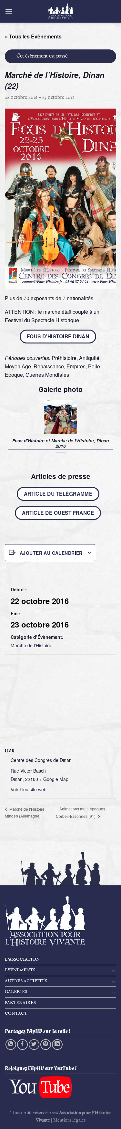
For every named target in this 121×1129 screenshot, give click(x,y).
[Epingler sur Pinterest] (45, 1044)
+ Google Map (53, 779)
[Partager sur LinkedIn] (57, 1044)
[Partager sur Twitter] (34, 1044)
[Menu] (9, 11)
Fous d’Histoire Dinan (58, 336)
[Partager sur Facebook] (22, 1044)
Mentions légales (69, 1120)
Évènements (20, 970)
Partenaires (20, 1003)
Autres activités (26, 981)
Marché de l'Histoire (31, 645)
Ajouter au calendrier (51, 553)
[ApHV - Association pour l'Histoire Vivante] (60, 11)
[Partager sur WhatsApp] (10, 1044)
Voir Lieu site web (28, 789)
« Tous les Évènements (33, 36)
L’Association (22, 959)
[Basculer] (113, 970)
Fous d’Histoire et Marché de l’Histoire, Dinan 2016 (60, 443)
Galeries (16, 992)
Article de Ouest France (58, 512)
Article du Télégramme (58, 493)
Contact (16, 1013)
